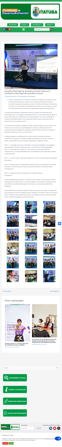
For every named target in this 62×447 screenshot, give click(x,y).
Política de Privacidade (52, 438)
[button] (23, 29)
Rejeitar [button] (5, 443)
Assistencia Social (10, 96)
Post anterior (6, 291)
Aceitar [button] (11, 443)
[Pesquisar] (51, 29)
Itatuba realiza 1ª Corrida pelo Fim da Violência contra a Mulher (16, 344)
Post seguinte (55, 291)
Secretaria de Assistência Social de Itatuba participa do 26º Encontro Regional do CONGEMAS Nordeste (44, 341)
